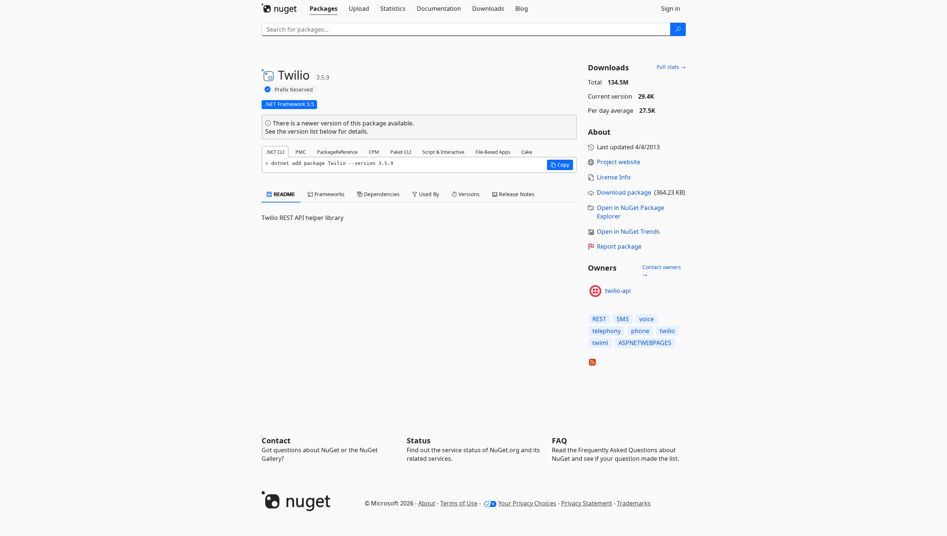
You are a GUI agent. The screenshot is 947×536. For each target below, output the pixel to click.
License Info (614, 177)
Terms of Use (458, 503)
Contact (276, 441)
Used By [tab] (428, 194)
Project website (618, 162)
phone (640, 331)
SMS (623, 319)
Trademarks (634, 503)
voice (646, 319)
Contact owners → (661, 271)
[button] (560, 165)
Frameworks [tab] (329, 194)
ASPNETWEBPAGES (644, 343)
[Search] (678, 29)
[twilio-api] (595, 291)
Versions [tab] (468, 194)
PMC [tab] (300, 152)
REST (599, 319)
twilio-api (618, 291)
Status (419, 441)
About (426, 503)
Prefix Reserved (294, 89)
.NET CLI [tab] (275, 152)
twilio (667, 331)
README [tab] (283, 194)
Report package (619, 246)
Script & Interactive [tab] (443, 152)
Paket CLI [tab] (400, 152)
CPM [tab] (374, 152)
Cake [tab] (526, 152)
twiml (600, 343)
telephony (606, 331)
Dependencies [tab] (381, 194)
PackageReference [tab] (337, 152)
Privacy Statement (586, 503)
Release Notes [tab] (516, 194)
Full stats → (671, 66)
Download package (624, 192)
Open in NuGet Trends (628, 231)
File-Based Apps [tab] (493, 152)
